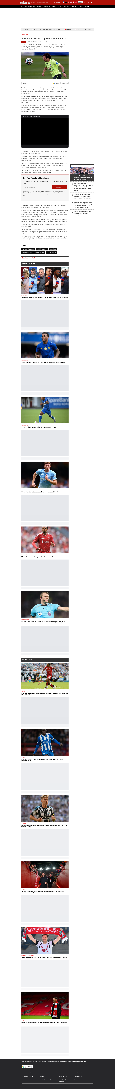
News (54, 6)
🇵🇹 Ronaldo (68, 29)
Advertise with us (79, 1076)
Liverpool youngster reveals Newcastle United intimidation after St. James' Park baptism (82, 196)
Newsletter (46, 6)
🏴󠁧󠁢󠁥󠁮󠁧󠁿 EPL (77, 29)
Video (59, 6)
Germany (45, 249)
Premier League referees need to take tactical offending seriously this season (83, 213)
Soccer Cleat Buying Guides (33, 6)
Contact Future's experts (46, 1073)
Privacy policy (61, 1073)
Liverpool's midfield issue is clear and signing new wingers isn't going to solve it (83, 177)
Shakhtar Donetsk (27, 253)
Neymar (24, 249)
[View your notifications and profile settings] (91, 2)
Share (25, 83)
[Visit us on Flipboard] (73, 2)
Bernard (31, 249)
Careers (42, 1076)
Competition (25, 34)
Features (66, 6)
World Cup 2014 (40, 253)
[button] (94, 2)
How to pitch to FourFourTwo (47, 1080)
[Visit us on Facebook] (63, 2)
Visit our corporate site (79, 1061)
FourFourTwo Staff (32, 41)
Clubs (80, 6)
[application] (45, 131)
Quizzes (74, 6)
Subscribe (80, 2)
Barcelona (53, 249)
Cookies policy (79, 1073)
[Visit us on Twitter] (66, 2)
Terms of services (42, 191)
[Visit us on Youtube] (68, 2)
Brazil (38, 249)
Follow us (57, 83)
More (86, 6)
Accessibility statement (28, 1076)
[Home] (22, 6)
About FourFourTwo (63, 1076)
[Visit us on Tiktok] (76, 2)
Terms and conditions (27, 1073)
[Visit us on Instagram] (71, 2)
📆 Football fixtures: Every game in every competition (45, 29)
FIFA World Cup (51, 253)
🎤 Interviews (87, 29)
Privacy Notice (26, 192)
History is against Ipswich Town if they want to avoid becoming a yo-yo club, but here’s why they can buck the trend (83, 205)
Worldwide (24, 1080)
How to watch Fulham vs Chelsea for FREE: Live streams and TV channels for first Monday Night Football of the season (83, 187)
